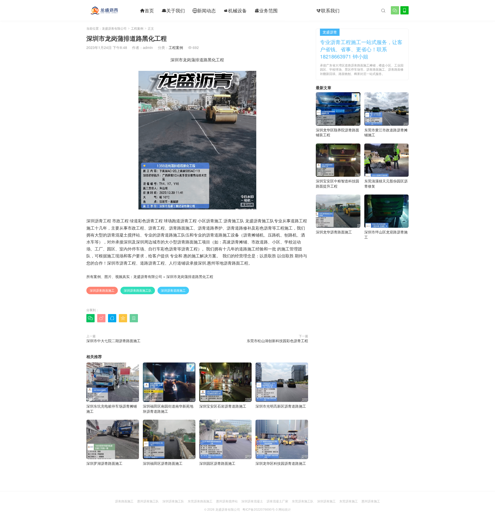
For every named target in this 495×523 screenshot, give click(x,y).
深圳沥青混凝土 (252, 501)
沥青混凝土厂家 (277, 501)
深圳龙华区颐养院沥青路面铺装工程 (337, 132)
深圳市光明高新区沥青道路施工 (280, 406)
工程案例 (297, 10)
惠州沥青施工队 (148, 501)
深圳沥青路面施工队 (138, 290)
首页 (147, 10)
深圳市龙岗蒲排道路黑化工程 (189, 276)
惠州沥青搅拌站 (227, 501)
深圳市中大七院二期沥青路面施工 (113, 340)
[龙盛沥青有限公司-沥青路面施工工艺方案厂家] (104, 10)
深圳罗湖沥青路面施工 (104, 463)
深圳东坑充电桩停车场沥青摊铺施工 (111, 408)
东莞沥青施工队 (303, 501)
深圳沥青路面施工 (102, 290)
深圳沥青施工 (326, 501)
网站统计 (284, 509)
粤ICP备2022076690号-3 (260, 509)
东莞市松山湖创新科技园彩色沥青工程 (277, 340)
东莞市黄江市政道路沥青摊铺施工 (386, 132)
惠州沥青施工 (370, 501)
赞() (297, 317)
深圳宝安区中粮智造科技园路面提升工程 (337, 183)
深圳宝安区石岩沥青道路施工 (222, 406)
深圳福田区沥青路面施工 (163, 463)
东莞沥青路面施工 (200, 501)
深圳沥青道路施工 (173, 290)
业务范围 (266, 10)
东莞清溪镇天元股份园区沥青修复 (386, 183)
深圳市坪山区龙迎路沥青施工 (386, 234)
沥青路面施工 (124, 501)
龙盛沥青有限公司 (114, 28)
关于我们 (173, 10)
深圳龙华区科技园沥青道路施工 (280, 463)
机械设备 (235, 10)
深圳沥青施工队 (173, 501)
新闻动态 (204, 10)
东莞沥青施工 (348, 501)
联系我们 (328, 10)
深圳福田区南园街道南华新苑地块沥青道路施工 (168, 408)
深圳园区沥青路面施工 (217, 463)
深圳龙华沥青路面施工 (334, 231)
